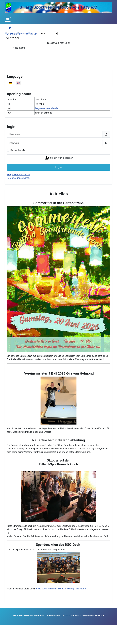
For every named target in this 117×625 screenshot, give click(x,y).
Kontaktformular (97, 615)
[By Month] (11, 33)
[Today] (33, 33)
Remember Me (17, 150)
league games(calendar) (47, 108)
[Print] (10, 27)
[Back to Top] (112, 620)
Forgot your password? (18, 174)
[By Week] (22, 33)
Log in (58, 167)
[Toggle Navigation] (8, 19)
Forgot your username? (18, 178)
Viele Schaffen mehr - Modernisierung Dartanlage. (61, 588)
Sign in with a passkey (61, 157)
